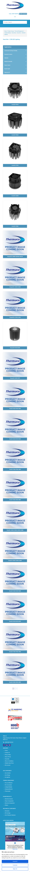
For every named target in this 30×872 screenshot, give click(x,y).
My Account (7, 765)
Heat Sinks (14, 32)
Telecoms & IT (7, 72)
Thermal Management (19, 31)
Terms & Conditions (9, 761)
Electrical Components (10, 803)
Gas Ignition (7, 777)
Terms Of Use (8, 756)
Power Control (7, 65)
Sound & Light (7, 68)
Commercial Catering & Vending (10, 50)
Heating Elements (9, 789)
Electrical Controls (9, 798)
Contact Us (7, 752)
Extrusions (7, 810)
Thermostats (7, 791)
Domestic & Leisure (8, 54)
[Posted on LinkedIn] (15, 843)
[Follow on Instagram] (10, 745)
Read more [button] (15, 849)
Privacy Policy (8, 754)
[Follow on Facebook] (4, 745)
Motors (6, 805)
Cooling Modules (7, 32)
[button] (5, 840)
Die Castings (7, 813)
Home (5, 31)
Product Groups (11, 31)
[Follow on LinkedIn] (7, 745)
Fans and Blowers (8, 782)
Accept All (15, 861)
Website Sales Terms (9, 763)
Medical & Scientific (8, 61)
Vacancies (7, 758)
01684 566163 (23, 13)
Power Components (9, 801)
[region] (15, 861)
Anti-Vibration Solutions (10, 815)
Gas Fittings (7, 775)
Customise (15, 865)
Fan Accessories (8, 784)
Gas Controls (7, 773)
